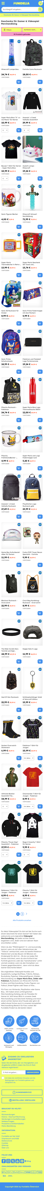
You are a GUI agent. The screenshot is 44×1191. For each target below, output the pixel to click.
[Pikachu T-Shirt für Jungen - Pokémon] (33, 873)
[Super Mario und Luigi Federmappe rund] (33, 439)
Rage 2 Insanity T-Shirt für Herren (32, 843)
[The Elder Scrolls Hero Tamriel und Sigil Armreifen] (11, 632)
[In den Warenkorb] (18, 82)
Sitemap (5, 1145)
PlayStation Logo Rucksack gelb (29, 505)
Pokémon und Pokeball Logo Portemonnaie (32, 360)
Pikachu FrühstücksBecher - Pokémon (8, 457)
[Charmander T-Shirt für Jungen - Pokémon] (33, 777)
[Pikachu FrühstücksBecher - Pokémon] (11, 439)
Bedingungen (10, 1080)
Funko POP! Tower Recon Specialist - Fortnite (32, 553)
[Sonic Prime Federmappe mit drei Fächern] (33, 294)
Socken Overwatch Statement (8, 746)
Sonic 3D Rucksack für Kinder (10, 312)
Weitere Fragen (8, 1121)
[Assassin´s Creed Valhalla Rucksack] (11, 487)
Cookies (5, 1143)
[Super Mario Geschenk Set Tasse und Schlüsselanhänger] (33, 245)
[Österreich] (4, 1161)
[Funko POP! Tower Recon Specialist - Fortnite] (33, 535)
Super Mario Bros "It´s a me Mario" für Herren (10, 119)
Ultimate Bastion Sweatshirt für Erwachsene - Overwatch (11, 795)
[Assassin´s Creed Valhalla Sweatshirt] (33, 100)
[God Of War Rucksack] (11, 680)
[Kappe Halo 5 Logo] (33, 632)
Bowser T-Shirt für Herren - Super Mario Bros (11, 167)
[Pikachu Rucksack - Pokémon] (11, 390)
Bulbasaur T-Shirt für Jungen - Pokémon (9, 891)
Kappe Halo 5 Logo (30, 649)
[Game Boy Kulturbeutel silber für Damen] (11, 535)
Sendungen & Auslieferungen (14, 1119)
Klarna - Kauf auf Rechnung (13, 1117)
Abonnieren (33, 1072)
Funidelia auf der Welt (11, 1136)
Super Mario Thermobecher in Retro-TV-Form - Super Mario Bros (10, 263)
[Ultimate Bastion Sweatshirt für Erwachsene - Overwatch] (11, 777)
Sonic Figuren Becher (9, 214)
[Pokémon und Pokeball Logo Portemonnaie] (33, 342)
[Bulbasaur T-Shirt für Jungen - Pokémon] (11, 873)
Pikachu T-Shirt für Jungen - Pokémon (30, 891)
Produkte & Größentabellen (13, 1124)
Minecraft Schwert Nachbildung (30, 215)
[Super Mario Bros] (11, 100)
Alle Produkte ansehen (22, 920)
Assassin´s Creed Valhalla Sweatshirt (30, 119)
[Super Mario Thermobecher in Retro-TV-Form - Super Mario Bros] (11, 245)
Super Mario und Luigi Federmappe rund (31, 457)
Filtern (9, 30)
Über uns (5, 1148)
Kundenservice (24, 1092)
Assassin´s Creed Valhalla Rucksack (8, 505)
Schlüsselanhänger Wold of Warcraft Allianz (32, 698)
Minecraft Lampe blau (10, 69)
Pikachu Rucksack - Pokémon (9, 408)
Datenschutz (7, 1141)
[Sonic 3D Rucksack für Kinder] (11, 294)
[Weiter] (26, 914)
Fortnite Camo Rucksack (32, 69)
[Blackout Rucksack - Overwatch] (11, 583)
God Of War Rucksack (10, 697)
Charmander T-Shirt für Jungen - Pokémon (32, 795)
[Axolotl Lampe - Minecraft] (33, 149)
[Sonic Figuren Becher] (11, 197)
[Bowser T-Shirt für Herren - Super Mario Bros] (11, 149)
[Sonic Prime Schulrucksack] (11, 342)
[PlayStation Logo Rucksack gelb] (33, 487)
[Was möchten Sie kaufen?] (3, 3)
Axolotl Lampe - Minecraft (29, 167)
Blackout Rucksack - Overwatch (9, 601)
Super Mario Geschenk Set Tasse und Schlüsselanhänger (31, 263)
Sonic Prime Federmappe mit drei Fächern (32, 312)
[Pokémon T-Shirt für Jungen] (33, 728)
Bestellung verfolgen (23, 1100)
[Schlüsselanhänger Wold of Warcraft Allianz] (33, 680)
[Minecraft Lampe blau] (11, 52)
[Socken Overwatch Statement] (11, 728)
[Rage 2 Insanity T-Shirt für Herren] (33, 825)
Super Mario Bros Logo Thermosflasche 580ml (31, 408)
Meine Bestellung (9, 1126)
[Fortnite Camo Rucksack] (33, 52)
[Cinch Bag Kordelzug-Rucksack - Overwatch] (33, 583)
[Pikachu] (11, 825)
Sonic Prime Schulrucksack (7, 360)
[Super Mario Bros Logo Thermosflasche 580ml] (33, 390)
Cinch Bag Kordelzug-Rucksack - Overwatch (31, 601)
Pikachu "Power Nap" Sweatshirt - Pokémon (10, 843)
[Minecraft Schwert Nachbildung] (33, 197)
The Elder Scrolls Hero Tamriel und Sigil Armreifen (9, 650)
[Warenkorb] (40, 3)
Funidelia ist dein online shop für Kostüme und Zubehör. (22, 3)
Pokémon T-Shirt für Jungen (30, 746)
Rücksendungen (8, 1114)
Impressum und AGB (10, 1138)
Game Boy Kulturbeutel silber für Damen (10, 553)
